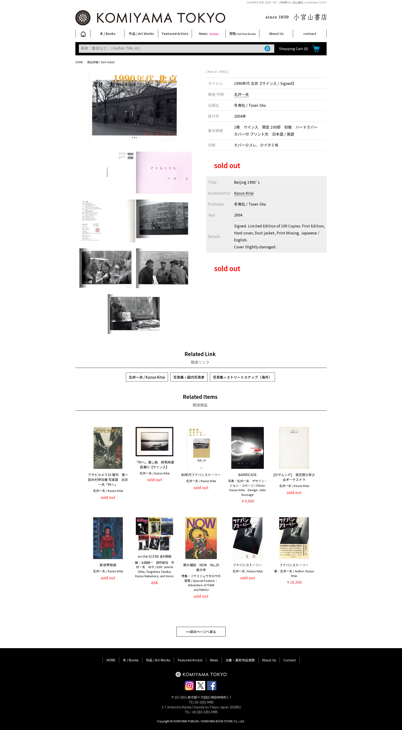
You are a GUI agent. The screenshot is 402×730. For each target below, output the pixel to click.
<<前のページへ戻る (201, 631)
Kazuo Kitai (244, 193)
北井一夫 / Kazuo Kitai (147, 377)
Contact (289, 660)
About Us (276, 33)
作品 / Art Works (141, 33)
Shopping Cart (293, 48)
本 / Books (107, 33)
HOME (79, 62)
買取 (242, 33)
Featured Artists (175, 33)
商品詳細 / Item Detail (100, 62)
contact (309, 33)
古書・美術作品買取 (240, 660)
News (209, 33)
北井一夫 (241, 94)
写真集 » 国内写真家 (188, 377)
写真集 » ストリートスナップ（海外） (242, 377)
